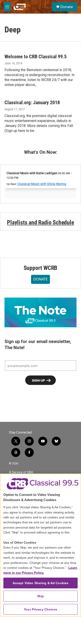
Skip (40, 596)
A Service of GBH (21, 472)
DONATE (40, 279)
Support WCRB (41, 267)
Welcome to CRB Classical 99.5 (35, 56)
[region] (40, 545)
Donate (66, 7)
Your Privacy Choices (40, 609)
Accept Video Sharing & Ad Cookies (41, 583)
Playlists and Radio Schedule (40, 222)
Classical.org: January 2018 (32, 102)
